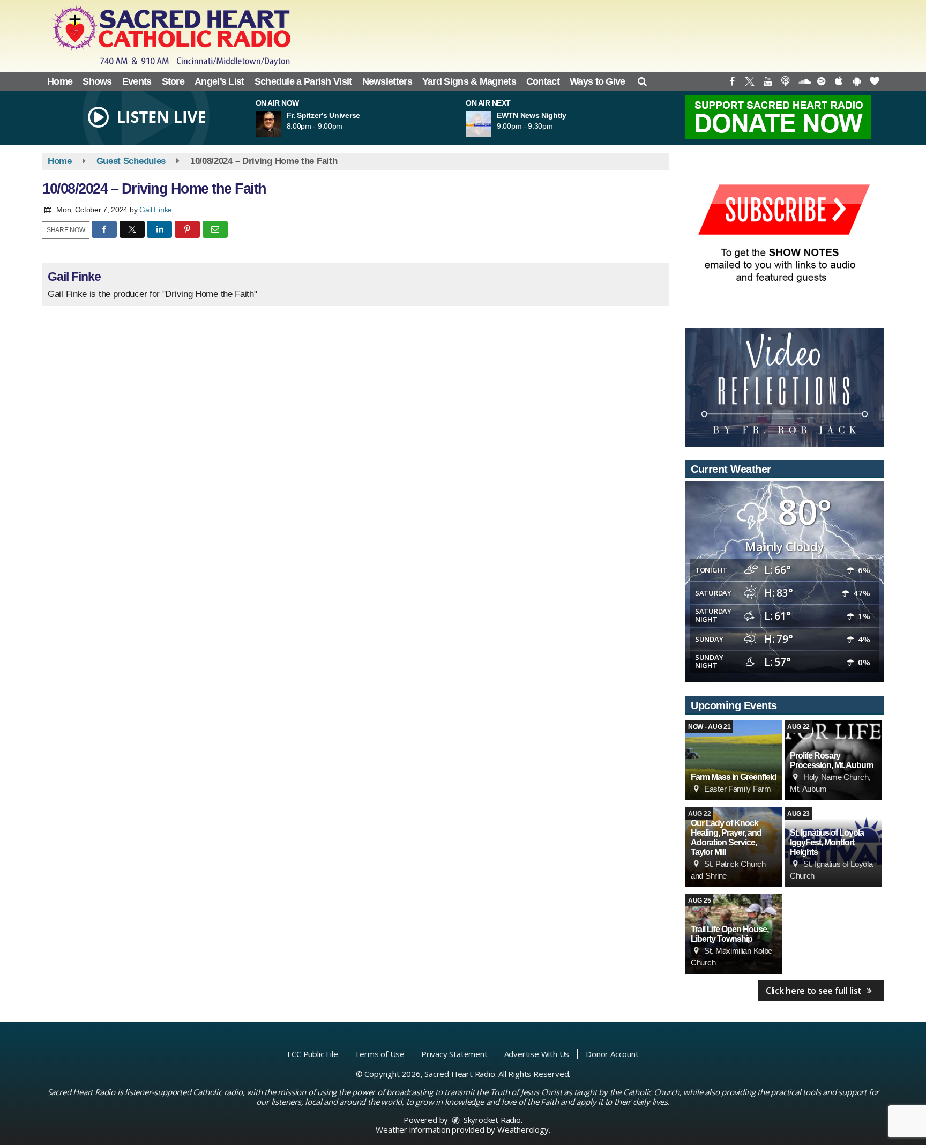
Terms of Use (379, 1054)
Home (59, 81)
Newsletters (387, 81)
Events (137, 81)
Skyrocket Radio (491, 1119)
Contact (542, 81)
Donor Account (612, 1054)
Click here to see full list (815, 991)
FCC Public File (312, 1054)
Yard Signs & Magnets (469, 81)
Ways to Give (597, 81)
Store (173, 81)
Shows (97, 81)
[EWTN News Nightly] (491, 124)
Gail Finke (155, 209)
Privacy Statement (454, 1054)
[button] (642, 81)
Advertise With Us (537, 1054)
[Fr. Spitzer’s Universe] (281, 124)
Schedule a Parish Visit (303, 81)
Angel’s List (219, 81)
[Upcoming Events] (733, 760)
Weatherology (523, 1129)
